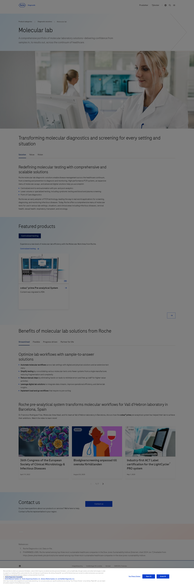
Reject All (148, 576)
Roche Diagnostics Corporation (13, 577)
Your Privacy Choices (134, 576)
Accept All (163, 576)
